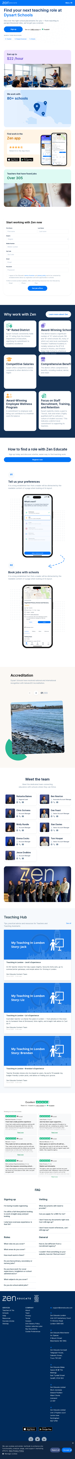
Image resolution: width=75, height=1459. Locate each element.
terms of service (29, 275)
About (27, 1310)
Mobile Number (10, 243)
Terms (27, 1318)
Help (4, 1316)
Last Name (41, 228)
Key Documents (31, 1329)
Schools (5, 1313)
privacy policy (42, 275)
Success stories (8, 1321)
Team (27, 1313)
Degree (8, 236)
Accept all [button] (67, 1450)
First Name (9, 228)
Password (9, 266)
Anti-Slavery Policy (32, 1324)
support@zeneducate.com (62, 1308)
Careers (28, 1321)
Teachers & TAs (8, 1310)
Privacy (28, 1316)
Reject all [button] (55, 1450)
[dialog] (37, 1450)
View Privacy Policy (16, 1451)
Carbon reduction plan (33, 1326)
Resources (6, 1318)
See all (68, 923)
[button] (24, 1453)
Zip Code (8, 251)
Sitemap (5, 1324)
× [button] (73, 1443)
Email (7, 259)
